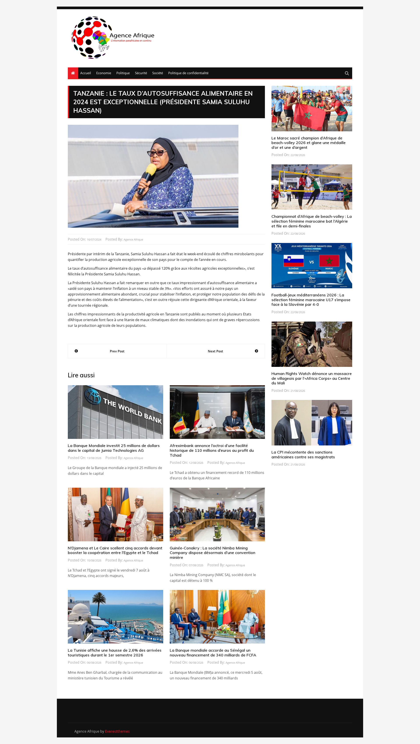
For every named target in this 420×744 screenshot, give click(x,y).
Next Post (215, 351)
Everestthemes (117, 731)
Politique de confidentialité (188, 73)
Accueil (85, 73)
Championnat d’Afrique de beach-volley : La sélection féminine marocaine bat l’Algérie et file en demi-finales (311, 221)
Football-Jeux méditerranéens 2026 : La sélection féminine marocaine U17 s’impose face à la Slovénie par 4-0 (310, 299)
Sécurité (141, 73)
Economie (103, 73)
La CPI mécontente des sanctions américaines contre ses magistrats (303, 454)
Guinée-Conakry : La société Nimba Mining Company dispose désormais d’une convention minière (212, 552)
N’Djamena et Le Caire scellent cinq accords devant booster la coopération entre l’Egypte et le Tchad (115, 550)
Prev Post (117, 351)
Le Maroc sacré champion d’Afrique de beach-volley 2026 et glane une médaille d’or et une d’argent (308, 142)
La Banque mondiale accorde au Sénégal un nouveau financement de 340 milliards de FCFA (213, 653)
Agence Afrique (133, 239)
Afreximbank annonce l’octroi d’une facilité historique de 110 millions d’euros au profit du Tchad (212, 450)
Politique (123, 73)
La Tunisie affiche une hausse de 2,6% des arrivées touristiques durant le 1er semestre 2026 (114, 653)
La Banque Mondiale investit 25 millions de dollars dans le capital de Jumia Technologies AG (114, 448)
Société (157, 73)
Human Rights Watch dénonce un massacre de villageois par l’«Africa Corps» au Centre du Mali (311, 378)
